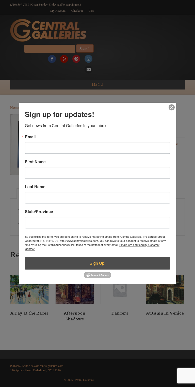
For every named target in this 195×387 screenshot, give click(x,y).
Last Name (35, 187)
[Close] (172, 107)
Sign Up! (97, 263)
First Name (35, 162)
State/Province (39, 212)
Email (30, 137)
